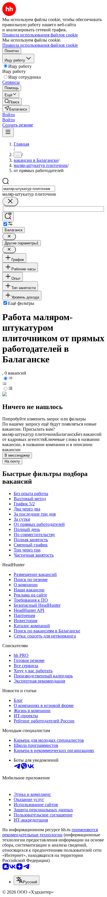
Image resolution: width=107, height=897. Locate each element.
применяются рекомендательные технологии (50, 832)
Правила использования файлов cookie (40, 45)
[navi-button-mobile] (8, 132)
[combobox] (28, 189)
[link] (12, 101)
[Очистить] (10, 201)
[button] (8, 114)
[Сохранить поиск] (8, 216)
